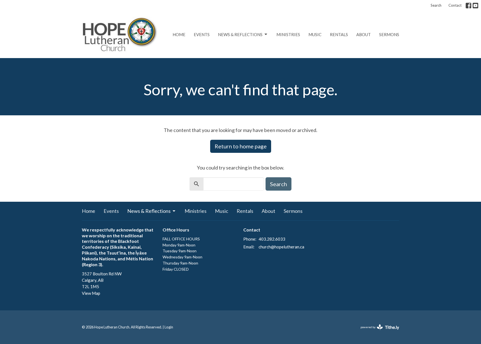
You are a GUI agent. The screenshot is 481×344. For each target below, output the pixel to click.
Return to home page (241, 146)
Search (436, 5)
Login (169, 327)
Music (315, 34)
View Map (91, 293)
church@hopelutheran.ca (281, 246)
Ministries (288, 34)
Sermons (389, 34)
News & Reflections (240, 34)
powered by (377, 331)
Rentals (339, 34)
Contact (455, 5)
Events (202, 34)
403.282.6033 (272, 238)
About (363, 34)
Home (179, 34)
